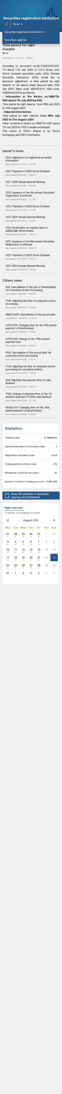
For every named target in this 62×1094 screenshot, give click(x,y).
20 (31, 557)
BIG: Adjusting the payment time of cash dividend (29, 382)
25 (15, 565)
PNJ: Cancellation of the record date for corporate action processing (29, 354)
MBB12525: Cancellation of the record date (30, 314)
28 (15, 534)
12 (23, 549)
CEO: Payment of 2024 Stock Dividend (28, 206)
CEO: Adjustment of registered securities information (29, 159)
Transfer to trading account (22, 512)
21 (38, 557)
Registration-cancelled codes (19, 455)
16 (54, 549)
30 (31, 534)
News (16, 23)
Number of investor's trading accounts (24, 481)
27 (7, 534)
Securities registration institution (23, 31)
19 (23, 557)
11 (15, 549)
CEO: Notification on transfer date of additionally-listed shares (27, 229)
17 (7, 557)
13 (31, 549)
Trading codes (12, 437)
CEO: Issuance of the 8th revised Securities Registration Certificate (30, 243)
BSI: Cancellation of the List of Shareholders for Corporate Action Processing (31, 288)
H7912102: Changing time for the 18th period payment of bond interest (31, 327)
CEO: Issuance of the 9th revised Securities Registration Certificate (30, 194)
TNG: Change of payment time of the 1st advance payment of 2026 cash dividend (29, 395)
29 (23, 534)
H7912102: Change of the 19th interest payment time (28, 340)
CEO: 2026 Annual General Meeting (25, 181)
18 (15, 557)
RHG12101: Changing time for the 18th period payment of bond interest (28, 409)
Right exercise (14, 507)
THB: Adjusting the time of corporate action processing (31, 302)
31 (38, 534)
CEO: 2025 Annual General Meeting (25, 217)
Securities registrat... (16, 39)
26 (23, 565)
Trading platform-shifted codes (21, 464)
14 (38, 549)
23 (54, 557)
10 (7, 549)
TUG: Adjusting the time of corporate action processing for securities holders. (31, 368)
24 (7, 565)
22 (46, 557)
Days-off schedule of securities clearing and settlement (30, 495)
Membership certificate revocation (22, 472)
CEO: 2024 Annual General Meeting (25, 265)
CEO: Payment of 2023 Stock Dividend (28, 255)
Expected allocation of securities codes (25, 446)
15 (46, 549)
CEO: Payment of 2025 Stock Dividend (28, 171)
